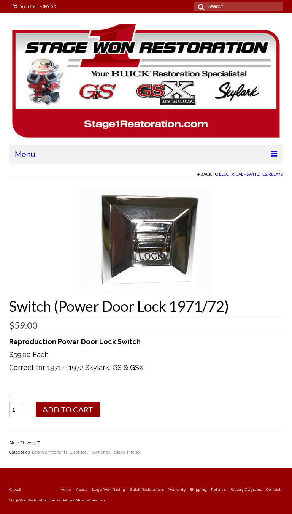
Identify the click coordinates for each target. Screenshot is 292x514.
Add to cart (68, 409)
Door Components (49, 452)
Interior (134, 452)
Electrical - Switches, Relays (251, 173)
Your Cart (37, 6)
